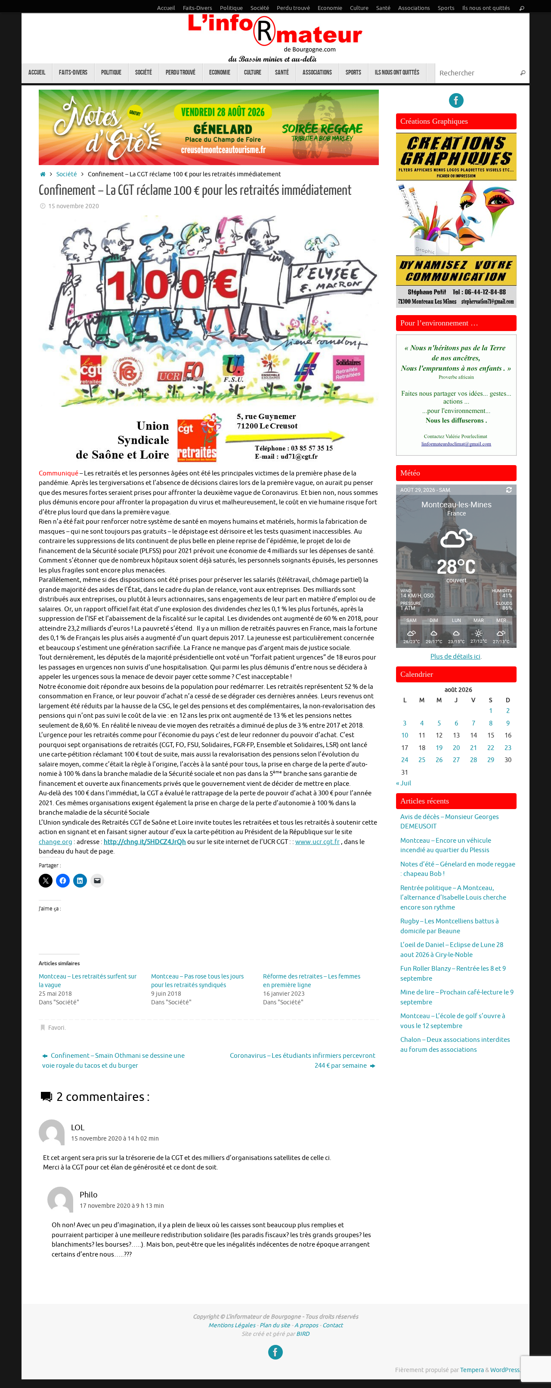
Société (260, 8)
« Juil (403, 783)
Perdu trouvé (293, 8)
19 (439, 748)
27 (456, 760)
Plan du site (275, 1325)
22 (490, 748)
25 (421, 760)
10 (404, 736)
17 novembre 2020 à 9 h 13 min (122, 1206)
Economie (330, 8)
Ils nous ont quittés (486, 8)
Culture (359, 8)
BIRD (303, 1334)
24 (404, 760)
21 (473, 748)
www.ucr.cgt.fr (317, 842)
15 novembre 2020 (73, 206)
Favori (56, 1028)
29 (490, 760)
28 (473, 760)
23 (508, 748)
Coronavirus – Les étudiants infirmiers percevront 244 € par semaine (302, 1061)
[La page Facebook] (456, 100)
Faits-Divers (197, 8)
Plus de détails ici (455, 657)
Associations (414, 8)
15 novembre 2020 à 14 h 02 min (115, 1138)
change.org (55, 842)
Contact (332, 1325)
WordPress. (505, 1370)
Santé (383, 8)
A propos (306, 1325)
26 (439, 760)
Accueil (166, 8)
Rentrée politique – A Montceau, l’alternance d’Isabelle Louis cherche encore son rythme (453, 898)
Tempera (472, 1370)
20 (456, 748)
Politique (231, 8)
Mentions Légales (231, 1325)
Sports (446, 8)
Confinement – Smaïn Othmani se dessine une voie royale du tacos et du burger (113, 1061)
